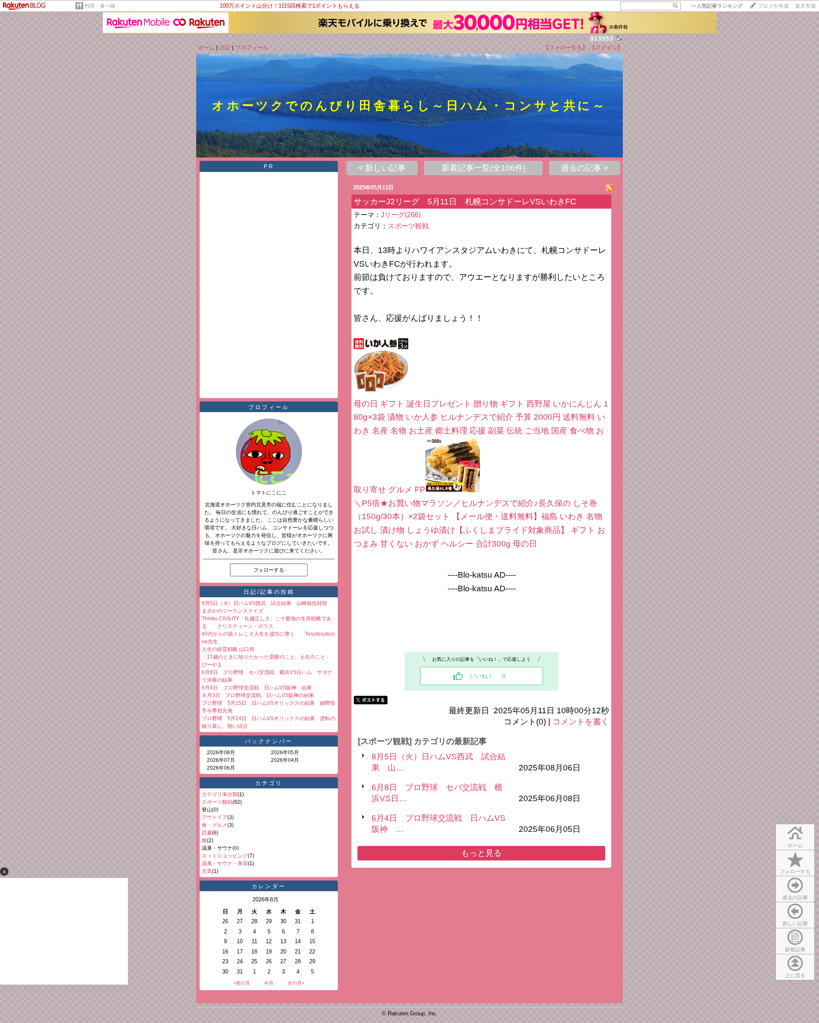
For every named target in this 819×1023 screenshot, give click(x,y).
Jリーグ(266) (401, 214)
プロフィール (251, 47)
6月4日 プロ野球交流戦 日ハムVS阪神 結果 (257, 688)
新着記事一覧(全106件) (483, 167)
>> (717, 6)
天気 (207, 871)
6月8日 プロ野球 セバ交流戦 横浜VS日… (437, 793)
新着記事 (795, 950)
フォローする (795, 872)
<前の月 (241, 982)
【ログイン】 (606, 47)
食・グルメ (214, 825)
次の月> (296, 982)
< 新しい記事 (382, 167)
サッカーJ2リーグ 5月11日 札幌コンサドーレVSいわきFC (465, 201)
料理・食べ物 (99, 6)
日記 (224, 47)
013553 (601, 38)
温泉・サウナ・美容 (225, 863)
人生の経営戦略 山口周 (228, 649)
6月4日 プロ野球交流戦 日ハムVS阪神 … (438, 824)
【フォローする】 (565, 47)
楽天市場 (805, 6)
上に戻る (795, 976)
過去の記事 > (584, 167)
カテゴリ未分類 (220, 794)
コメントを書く (580, 721)
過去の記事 (795, 898)
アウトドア (214, 817)
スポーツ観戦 (217, 802)
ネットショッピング (225, 856)
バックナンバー (269, 741)
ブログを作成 (773, 6)
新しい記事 (795, 924)
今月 (268, 982)
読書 (207, 833)
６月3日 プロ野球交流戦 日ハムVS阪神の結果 (258, 695)
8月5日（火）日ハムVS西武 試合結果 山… (438, 762)
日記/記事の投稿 (269, 592)
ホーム (206, 47)
